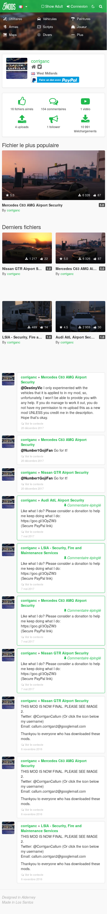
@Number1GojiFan (37, 450)
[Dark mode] (93, 6)
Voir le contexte (34, 423)
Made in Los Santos (17, 902)
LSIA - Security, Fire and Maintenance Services (51, 550)
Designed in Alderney (19, 897)
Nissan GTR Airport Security (65, 472)
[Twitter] (39, 66)
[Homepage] (33, 66)
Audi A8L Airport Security (62, 500)
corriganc (40, 61)
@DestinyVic (31, 387)
